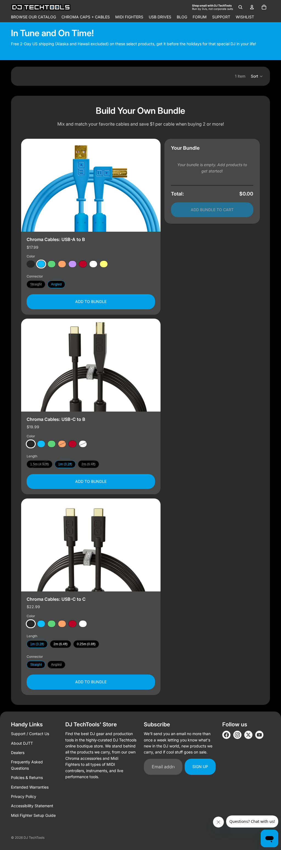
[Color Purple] (72, 264)
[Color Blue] (41, 264)
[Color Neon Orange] (62, 264)
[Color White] (93, 264)
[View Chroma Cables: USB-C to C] (91, 544)
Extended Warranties (30, 787)
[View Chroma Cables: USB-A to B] (91, 185)
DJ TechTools (34, 837)
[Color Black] (31, 264)
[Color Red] (83, 264)
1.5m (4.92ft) (39, 464)
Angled (56, 285)
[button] (257, 76)
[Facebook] (226, 735)
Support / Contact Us (30, 733)
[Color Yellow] (104, 264)
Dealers (17, 752)
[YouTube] (259, 735)
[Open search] (240, 7)
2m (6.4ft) (88, 464)
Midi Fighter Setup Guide (33, 815)
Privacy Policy (23, 796)
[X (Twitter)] (248, 735)
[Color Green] (51, 264)
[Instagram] (237, 735)
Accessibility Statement (32, 805)
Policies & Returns (27, 777)
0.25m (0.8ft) (86, 644)
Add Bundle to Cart (212, 209)
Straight (36, 285)
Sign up (200, 766)
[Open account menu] (252, 7)
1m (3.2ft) (65, 464)
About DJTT (22, 743)
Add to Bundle (90, 301)
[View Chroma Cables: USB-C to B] (91, 365)
